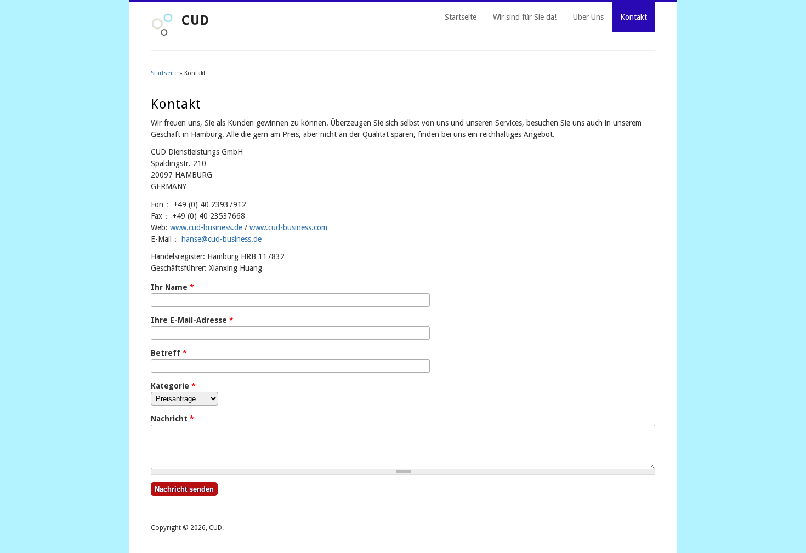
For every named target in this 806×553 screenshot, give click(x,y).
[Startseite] (162, 33)
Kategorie (173, 385)
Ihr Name (172, 287)
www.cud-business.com (288, 227)
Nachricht (172, 418)
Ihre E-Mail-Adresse (192, 320)
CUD (195, 20)
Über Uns (588, 17)
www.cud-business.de (206, 227)
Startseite (460, 17)
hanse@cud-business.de (221, 239)
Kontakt (633, 17)
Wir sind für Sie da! (525, 17)
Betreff (169, 353)
